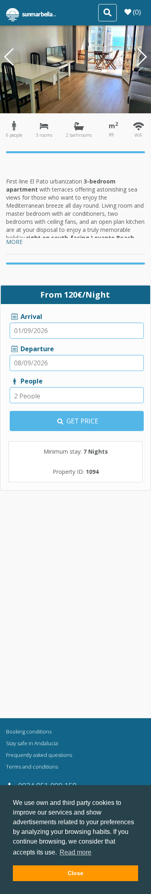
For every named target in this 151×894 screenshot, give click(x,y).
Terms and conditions (32, 766)
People (30, 381)
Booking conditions (29, 731)
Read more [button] (75, 852)
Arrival (30, 317)
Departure (36, 349)
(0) (136, 12)
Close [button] (75, 873)
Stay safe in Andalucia (32, 743)
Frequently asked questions (39, 755)
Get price (81, 421)
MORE (14, 242)
